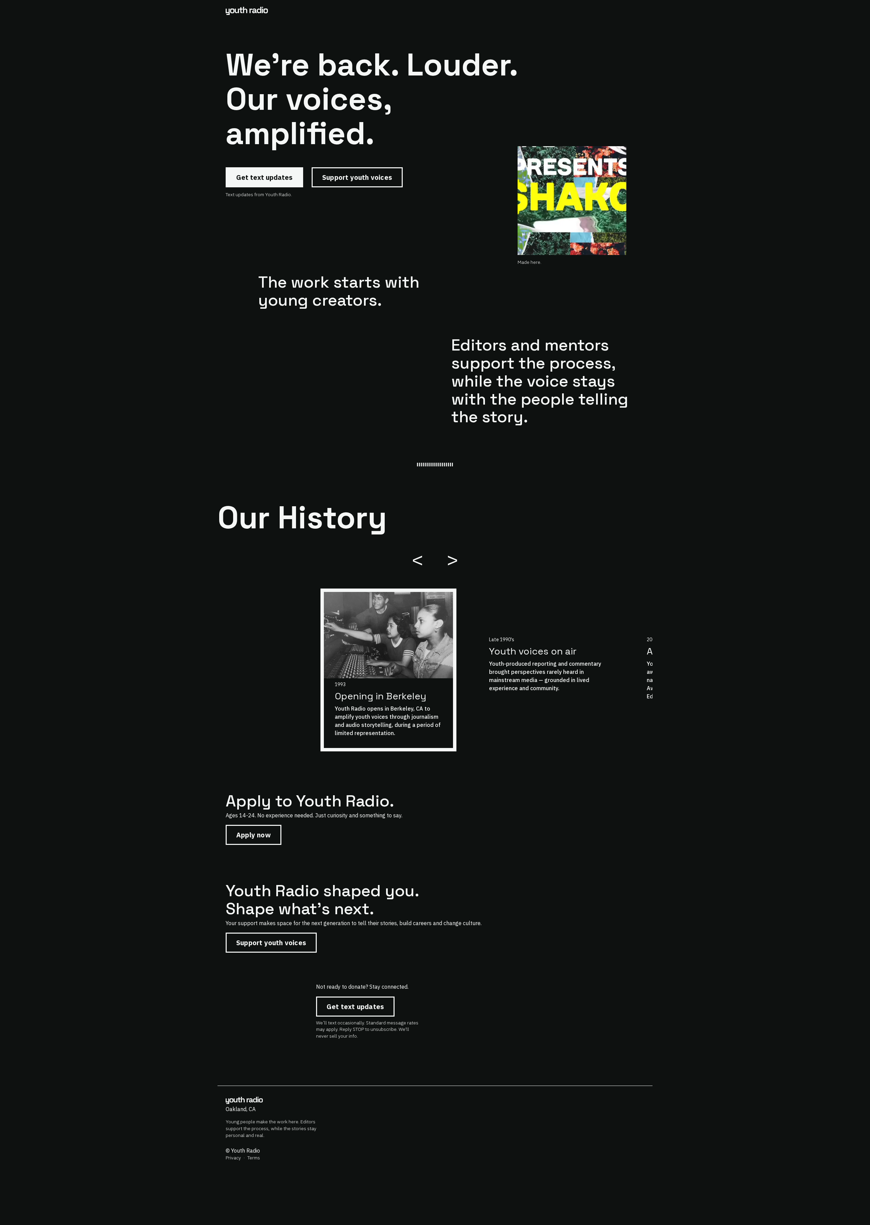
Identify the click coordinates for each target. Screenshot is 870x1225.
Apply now (253, 834)
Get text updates (264, 177)
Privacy (233, 1158)
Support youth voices (357, 177)
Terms (253, 1158)
